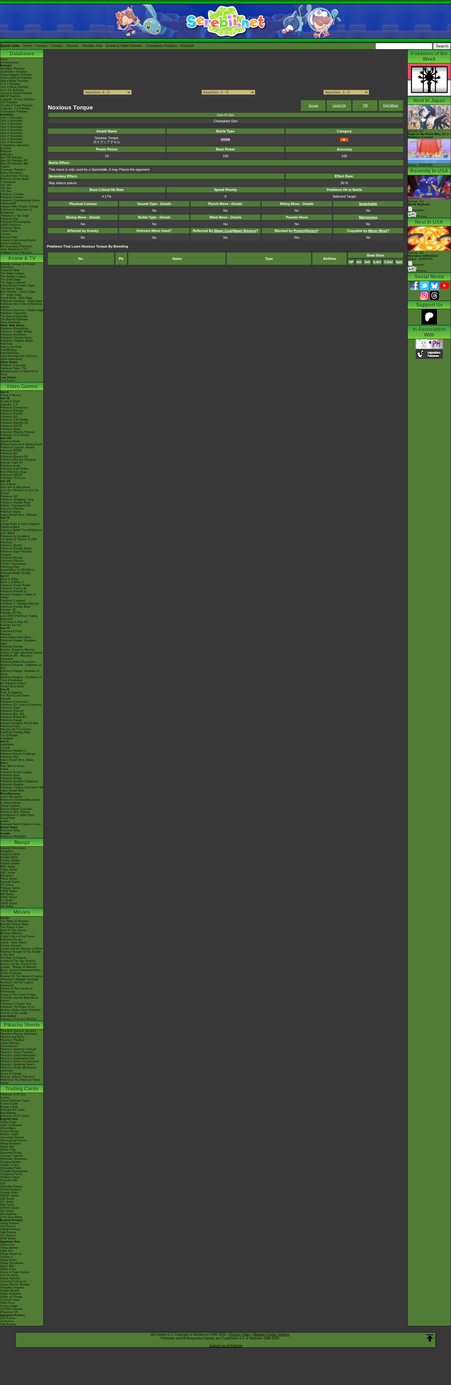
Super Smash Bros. (12, 790)
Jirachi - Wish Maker (13, 942)
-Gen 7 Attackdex (11, 136)
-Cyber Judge (8, 1305)
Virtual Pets (7, 818)
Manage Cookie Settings (271, 1334)
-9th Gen (5, 185)
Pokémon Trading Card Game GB (21, 787)
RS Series (6, 875)
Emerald (5, 698)
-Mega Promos (9, 1223)
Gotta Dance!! (9, 1046)
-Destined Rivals (10, 1152)
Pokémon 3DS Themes (15, 812)
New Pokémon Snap (13, 471)
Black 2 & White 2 (11, 582)
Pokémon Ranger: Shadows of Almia (19, 673)
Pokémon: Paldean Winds (16, 340)
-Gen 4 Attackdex (11, 126)
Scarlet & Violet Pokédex (124, 45)
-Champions (8, 182)
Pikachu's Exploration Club (17, 1058)
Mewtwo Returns (11, 933)
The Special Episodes (14, 316)
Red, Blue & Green (12, 766)
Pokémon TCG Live (12, 478)
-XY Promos (8, 1235)
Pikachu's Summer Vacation (18, 1030)
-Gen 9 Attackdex (11, 142)
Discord (72, 45)
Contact (57, 45)
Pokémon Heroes (11, 939)
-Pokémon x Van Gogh (14, 215)
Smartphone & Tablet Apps (17, 815)
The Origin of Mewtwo (14, 921)
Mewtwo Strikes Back (14, 924)
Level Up (339, 105)
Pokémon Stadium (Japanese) (19, 781)
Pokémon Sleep (10, 429)
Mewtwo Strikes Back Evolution (20, 1009)
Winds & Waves (10, 395)
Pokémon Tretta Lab (13, 588)
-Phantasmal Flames (13, 1140)
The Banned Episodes (14, 319)
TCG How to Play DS (14, 622)
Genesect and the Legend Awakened (16, 984)
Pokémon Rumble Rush (15, 502)
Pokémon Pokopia (11, 410)
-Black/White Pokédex (14, 80)
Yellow (4, 769)
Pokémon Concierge (13, 365)
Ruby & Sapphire (11, 692)
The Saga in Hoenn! (13, 282)
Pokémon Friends (11, 413)
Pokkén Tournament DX (15, 505)
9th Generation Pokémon (16, 246)
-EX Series (7, 1210)
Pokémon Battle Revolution (17, 661)
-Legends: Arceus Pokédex (17, 99)
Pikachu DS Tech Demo (15, 729)
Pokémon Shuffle (11, 545)
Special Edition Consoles (16, 808)
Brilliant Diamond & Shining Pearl (21, 444)
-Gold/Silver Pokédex (13, 71)
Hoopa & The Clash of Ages (18, 994)
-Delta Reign (8, 1122)
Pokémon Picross (11, 557)
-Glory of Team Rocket (14, 1272)
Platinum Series (10, 888)
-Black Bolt (7, 1146)
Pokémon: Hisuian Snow (16, 337)
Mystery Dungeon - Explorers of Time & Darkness (20, 679)
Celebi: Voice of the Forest (17, 936)
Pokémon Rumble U (13, 591)
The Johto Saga (10, 279)
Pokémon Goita (10, 830)
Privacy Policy (240, 1334)
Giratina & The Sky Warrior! (18, 960)
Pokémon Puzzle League (16, 772)
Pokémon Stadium (12, 784)
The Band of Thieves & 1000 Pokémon (18, 541)
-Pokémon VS (9, 1312)
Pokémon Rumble (11, 646)
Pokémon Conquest (12, 600)
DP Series (6, 884)
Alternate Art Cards (12, 1109)
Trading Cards (21, 1088)
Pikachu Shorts (22, 1024)
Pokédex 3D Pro (10, 612)
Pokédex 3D (8, 609)
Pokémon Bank (10, 527)
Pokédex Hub (92, 45)
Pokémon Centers (11, 197)
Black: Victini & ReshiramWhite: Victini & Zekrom (20, 972)
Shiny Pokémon (10, 322)
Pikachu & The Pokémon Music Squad (20, 1081)
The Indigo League (12, 273)
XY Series (6, 900)
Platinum (5, 634)
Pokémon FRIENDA (13, 836)
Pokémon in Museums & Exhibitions (16, 211)
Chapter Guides (10, 860)
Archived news (9, 62)
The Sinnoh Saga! (11, 288)
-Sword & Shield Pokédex (16, 93)
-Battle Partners (10, 1278)
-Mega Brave (8, 1260)
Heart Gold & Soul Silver (15, 637)
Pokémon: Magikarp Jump (17, 499)
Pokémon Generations (14, 328)
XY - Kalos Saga (10, 294)
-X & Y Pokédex (10, 83)
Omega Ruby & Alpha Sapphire (20, 524)
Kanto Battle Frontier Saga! (17, 285)
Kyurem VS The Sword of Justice (21, 976)
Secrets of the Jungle (14, 1013)
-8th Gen (5, 188)
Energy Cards (9, 1106)
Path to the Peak (11, 346)
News (4, 59)
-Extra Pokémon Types (15, 1100)
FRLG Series (8, 878)
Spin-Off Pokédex (11, 157)
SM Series (6, 906)
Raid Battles (8, 1112)
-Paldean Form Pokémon (16, 252)
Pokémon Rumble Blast (15, 606)
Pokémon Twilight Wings (16, 331)
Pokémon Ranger (11, 720)
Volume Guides (10, 863)
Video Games (21, 386)
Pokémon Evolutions (13, 334)
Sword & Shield (10, 441)
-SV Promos (8, 1226)
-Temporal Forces (11, 1174)
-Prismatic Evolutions (13, 1158)
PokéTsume (7, 380)
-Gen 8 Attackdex (11, 139)
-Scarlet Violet (9, 1192)
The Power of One (12, 927)
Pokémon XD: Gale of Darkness (20, 704)
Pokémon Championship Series (20, 200)
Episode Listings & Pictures (17, 264)
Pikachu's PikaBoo (12, 1040)
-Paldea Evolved (10, 1189)
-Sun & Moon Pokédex (14, 87)
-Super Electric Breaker (15, 1284)
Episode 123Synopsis (419, 206)
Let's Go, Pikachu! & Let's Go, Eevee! (19, 492)
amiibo (4, 821)
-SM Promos (8, 1232)
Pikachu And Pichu (12, 1036)
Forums (42, 45)
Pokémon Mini (9, 756)
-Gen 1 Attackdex (11, 117)
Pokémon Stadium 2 (13, 750)
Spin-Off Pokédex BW (14, 163)
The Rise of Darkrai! (13, 957)
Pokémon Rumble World (15, 548)
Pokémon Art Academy (15, 536)
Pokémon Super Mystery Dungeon (16, 553)
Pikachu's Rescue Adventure (18, 1033)
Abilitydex (6, 154)
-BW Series (7, 1204)
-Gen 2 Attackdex (11, 120)
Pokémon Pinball (10, 778)
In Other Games (10, 802)
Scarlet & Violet (10, 401)
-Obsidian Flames (11, 1186)
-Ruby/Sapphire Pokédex (16, 74)
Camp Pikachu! (10, 1043)
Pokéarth (187, 45)
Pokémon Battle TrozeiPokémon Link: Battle (20, 532)
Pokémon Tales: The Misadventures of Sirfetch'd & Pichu (19, 371)
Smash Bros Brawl (12, 686)
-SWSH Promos (10, 1229)
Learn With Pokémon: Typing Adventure (18, 617)
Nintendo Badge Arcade (15, 573)
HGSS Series (8, 891)
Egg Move (390, 105)
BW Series (7, 894)
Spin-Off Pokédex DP (14, 160)
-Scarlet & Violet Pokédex (16, 105)
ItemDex (5, 148)
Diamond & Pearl (11, 631)
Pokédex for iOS (10, 625)
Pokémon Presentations (15, 221)
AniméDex (6, 267)
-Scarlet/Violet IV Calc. (14, 175)
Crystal (5, 747)
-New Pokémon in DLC (15, 249)
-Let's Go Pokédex (12, 90)
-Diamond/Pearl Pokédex (16, 77)
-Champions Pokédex (14, 111)
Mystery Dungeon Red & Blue (19, 723)
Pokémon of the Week (14, 178)
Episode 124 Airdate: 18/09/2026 (423, 255)
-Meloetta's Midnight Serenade (19, 979)
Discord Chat (8, 237)
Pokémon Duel (9, 566)
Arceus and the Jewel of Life (18, 964)
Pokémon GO (8, 416)
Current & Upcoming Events (18, 240)
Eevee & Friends (10, 1073)
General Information (12, 848)
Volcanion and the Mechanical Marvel (19, 999)
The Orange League (12, 276)
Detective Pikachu (12, 508)
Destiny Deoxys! (11, 945)
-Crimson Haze (10, 1299)
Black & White (9, 579)
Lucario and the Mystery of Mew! (21, 948)
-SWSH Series (9, 1195)
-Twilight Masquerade (14, 1171)
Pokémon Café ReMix (14, 419)
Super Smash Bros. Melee (17, 759)
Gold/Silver (7, 744)
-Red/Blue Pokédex (12, 68)
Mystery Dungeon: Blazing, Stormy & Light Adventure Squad (21, 651)
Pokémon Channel (12, 710)
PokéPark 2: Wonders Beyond (19, 603)
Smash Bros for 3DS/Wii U (17, 569)
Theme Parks (8, 231)
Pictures (421, 216)
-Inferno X (6, 1256)
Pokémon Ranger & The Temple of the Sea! (20, 953)
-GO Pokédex (8, 102)
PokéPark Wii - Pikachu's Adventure (16, 657)
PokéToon (6, 343)
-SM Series (7, 1198)
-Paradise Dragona (12, 1287)
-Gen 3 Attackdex (11, 123)
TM (365, 105)
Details (313, 105)
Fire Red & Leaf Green (14, 695)
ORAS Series (8, 903)
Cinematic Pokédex (12, 169)
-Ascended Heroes (12, 1137)
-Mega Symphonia (11, 1263)
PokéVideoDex (9, 353)
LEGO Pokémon (10, 224)
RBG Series (7, 866)
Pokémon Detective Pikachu (18, 1019)
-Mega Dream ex (11, 1253)
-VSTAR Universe (11, 1309)
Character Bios (9, 270)
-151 (3, 1183)
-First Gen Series (11, 1217)
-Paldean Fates (10, 1177)
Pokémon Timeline (12, 194)
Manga (22, 842)
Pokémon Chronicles (13, 313)
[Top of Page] (430, 1338)
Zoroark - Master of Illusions (18, 967)
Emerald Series (10, 881)
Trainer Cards (9, 1103)
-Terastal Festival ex (13, 1281)
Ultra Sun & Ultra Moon (15, 487)
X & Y (4, 520)
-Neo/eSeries (8, 1214)
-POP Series (8, 1238)
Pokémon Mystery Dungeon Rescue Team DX (18, 461)
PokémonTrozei (10, 726)
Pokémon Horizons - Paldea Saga (21, 310)
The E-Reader (9, 735)
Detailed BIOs (9, 857)
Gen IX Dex (225, 115)
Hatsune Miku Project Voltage (19, 206)
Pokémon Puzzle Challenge (17, 753)
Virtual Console (10, 805)
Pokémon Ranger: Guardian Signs (18, 642)
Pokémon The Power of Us (17, 1006)
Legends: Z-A (8, 404)
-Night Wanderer (10, 1293)
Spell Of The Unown (13, 930)
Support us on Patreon (225, 1345)
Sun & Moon (8, 484)
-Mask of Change (11, 1296)
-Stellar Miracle (9, 1290)
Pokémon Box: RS (12, 713)
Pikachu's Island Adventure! (18, 1055)
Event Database (10, 243)
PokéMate (6, 738)
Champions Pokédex (161, 45)
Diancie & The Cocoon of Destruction (16, 990)
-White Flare (8, 1149)
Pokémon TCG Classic (15, 1115)
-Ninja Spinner (9, 1247)
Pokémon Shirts (10, 228)
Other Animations (11, 359)
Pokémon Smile (10, 465)
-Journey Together (11, 1155)
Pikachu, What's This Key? (17, 1076)
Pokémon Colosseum (14, 701)
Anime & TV (22, 258)
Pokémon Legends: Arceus (17, 447)
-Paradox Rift (8, 1180)
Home (27, 45)
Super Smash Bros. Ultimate (18, 514)
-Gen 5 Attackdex (11, 129)
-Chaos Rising (9, 1131)
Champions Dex (225, 121)
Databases (22, 53)
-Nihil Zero (6, 1250)
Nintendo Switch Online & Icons (20, 824)
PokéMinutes (8, 349)
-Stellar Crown (9, 1165)
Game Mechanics (11, 172)
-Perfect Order (9, 1134)
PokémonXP (8, 203)
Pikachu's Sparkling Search (17, 1064)
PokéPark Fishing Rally (15, 732)
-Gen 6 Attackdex (11, 133)
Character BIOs (10, 854)
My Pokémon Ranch (13, 683)
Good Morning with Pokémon (18, 356)
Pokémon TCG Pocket (14, 435)
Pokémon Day (9, 218)
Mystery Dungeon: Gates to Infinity (18, 596)
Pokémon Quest (10, 511)
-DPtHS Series (9, 1207)
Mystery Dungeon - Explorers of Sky (20, 666)
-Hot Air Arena (9, 1275)
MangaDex (7, 851)
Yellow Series (8, 869)
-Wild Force (7, 1302)
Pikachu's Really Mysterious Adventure (18, 1069)
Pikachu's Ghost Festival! (16, 1052)
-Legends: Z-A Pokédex (15, 108)
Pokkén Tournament (13, 563)
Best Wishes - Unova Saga (17, 291)
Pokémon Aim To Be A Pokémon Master (21, 305)
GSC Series (7, 872)
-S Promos (7, 1321)
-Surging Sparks (10, 1161)
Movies (21, 912)
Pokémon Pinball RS (13, 717)
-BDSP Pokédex (10, 96)
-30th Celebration (11, 1125)
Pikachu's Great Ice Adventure (19, 1061)
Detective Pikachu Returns (17, 432)
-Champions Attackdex (14, 145)
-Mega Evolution (10, 1143)
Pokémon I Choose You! (15, 1003)
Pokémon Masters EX (14, 422)
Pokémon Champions (14, 407)
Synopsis (418, 264)
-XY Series (7, 1201)
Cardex (5, 166)
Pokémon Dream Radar (15, 585)
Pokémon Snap (10, 775)
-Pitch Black (8, 1128)
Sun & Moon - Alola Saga (16, 297)
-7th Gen (5, 191)
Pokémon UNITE (11, 425)
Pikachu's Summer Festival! (18, 1049)
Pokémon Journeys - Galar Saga (21, 300)
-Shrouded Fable (10, 1168)
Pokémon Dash (10, 707)
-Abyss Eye (7, 1244)
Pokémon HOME (11, 450)
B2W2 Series (8, 897)
